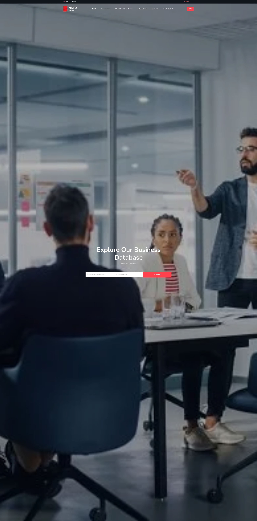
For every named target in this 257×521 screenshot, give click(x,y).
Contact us (168, 9)
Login (190, 9)
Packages (105, 9)
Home (94, 9)
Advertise (142, 9)
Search (155, 9)
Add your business (124, 9)
